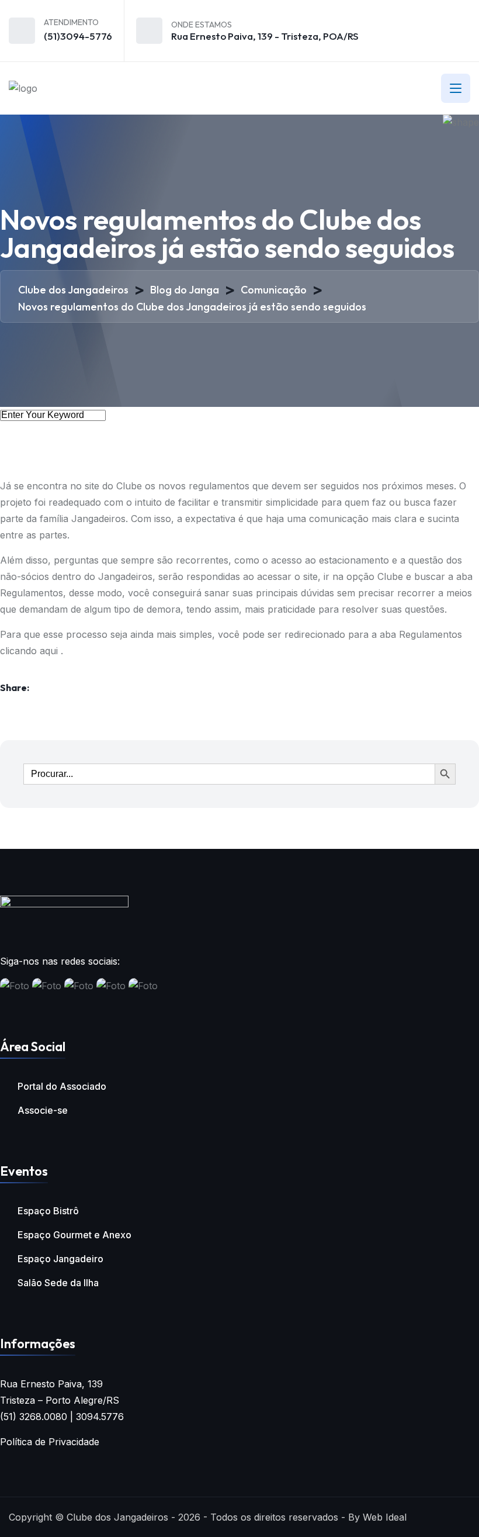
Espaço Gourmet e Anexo (74, 1235)
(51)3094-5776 (78, 36)
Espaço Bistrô (48, 1211)
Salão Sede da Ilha (58, 1283)
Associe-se (43, 1110)
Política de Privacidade (49, 1442)
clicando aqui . (31, 651)
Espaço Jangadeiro (60, 1259)
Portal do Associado (62, 1086)
